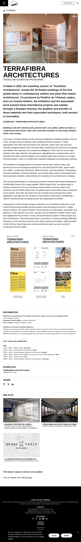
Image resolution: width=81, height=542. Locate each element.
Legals (41, 522)
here (30, 478)
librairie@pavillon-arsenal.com (40, 511)
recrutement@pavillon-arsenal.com (40, 513)
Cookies (40, 524)
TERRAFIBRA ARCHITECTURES (16, 370)
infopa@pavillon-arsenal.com (40, 509)
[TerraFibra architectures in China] (59, 410)
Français (40, 527)
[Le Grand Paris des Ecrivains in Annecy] (21, 445)
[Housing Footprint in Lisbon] (21, 410)
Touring (11, 10)
